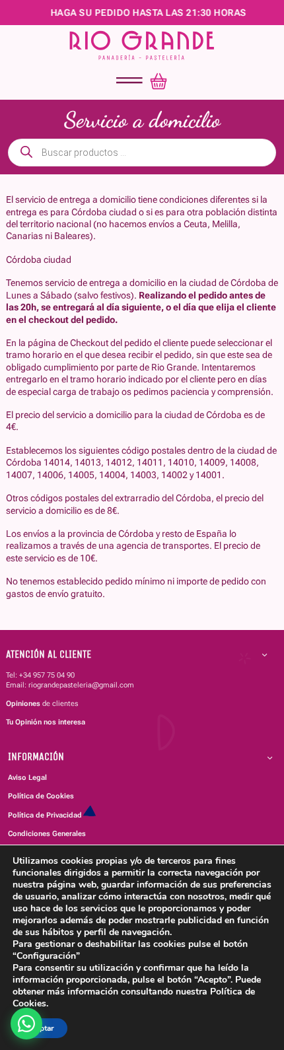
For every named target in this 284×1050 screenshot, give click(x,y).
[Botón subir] (250, 961)
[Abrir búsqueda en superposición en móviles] (142, 152)
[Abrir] (129, 81)
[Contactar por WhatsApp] (26, 1023)
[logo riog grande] (142, 45)
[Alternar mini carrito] (158, 81)
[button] (136, 654)
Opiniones (23, 703)
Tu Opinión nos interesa (45, 721)
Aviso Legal (27, 777)
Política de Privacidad (45, 815)
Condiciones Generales (47, 833)
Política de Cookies (41, 795)
